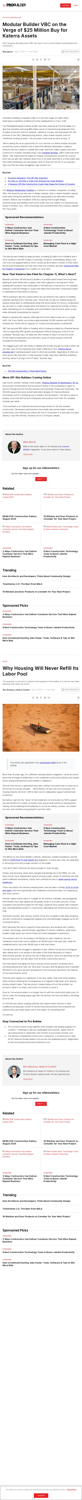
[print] (78, 59)
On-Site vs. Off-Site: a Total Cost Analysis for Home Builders (35, 181)
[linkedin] (37, 59)
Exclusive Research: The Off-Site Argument (28, 178)
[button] (4, 5)
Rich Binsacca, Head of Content (16, 690)
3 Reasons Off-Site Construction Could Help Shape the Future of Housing (41, 184)
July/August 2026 (48, 763)
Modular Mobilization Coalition (20, 190)
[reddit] (45, 59)
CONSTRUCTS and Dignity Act (23, 860)
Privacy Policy (71, 1489)
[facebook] (33, 59)
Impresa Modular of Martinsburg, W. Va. (60, 383)
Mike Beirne (8, 51)
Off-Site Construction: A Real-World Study (27, 371)
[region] (41, 1493)
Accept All (41, 1495)
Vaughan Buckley (50, 153)
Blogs (5, 661)
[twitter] (41, 59)
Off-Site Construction (12, 17)
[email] (49, 59)
